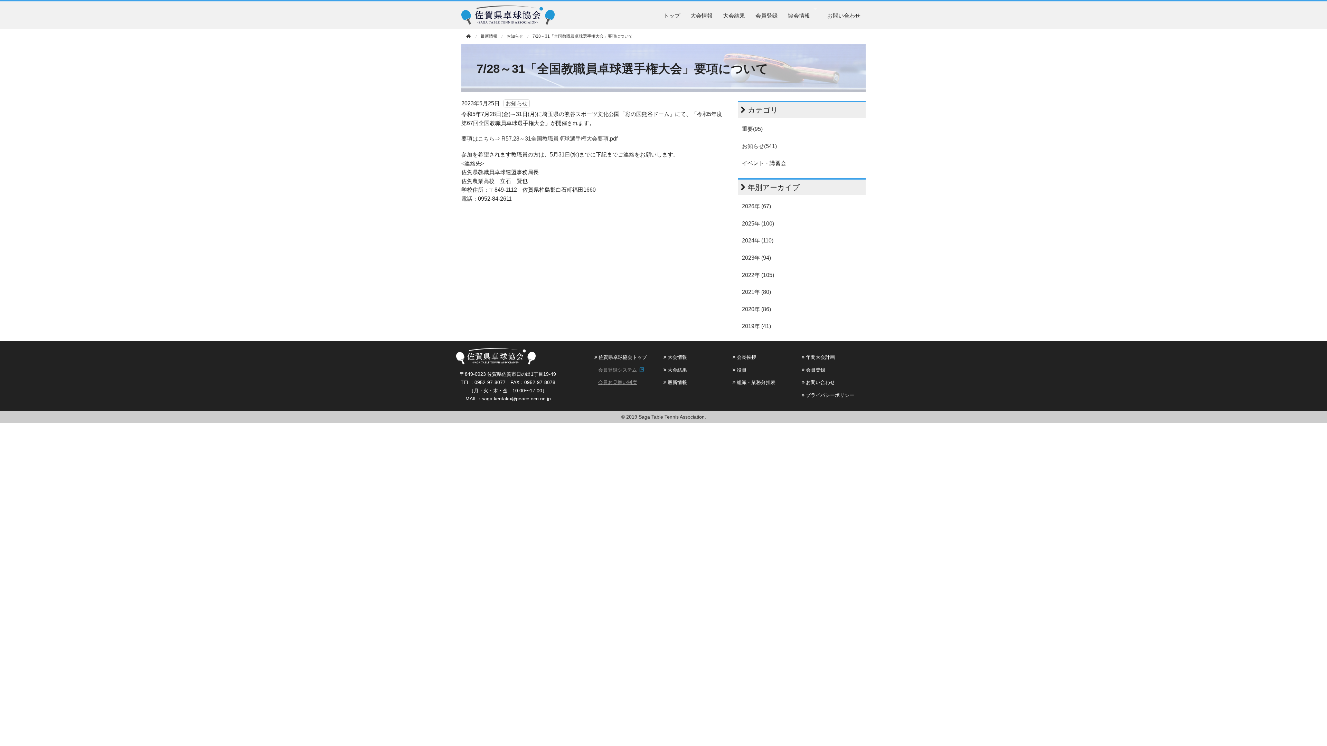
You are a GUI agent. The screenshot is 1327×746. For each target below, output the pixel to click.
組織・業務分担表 (755, 382)
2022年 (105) (758, 275)
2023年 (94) (756, 258)
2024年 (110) (757, 240)
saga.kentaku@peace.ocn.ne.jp (516, 398)
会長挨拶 (745, 357)
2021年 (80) (756, 292)
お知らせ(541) (759, 146)
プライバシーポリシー (829, 395)
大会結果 (734, 15)
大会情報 (701, 15)
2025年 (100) (758, 224)
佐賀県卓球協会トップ (622, 357)
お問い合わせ (843, 15)
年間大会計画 (819, 357)
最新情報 (676, 382)
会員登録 (766, 15)
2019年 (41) (756, 326)
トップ (672, 15)
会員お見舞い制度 (617, 382)
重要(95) (752, 129)
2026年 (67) (756, 206)
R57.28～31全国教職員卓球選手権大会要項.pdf (559, 139)
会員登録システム (617, 370)
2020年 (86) (756, 309)
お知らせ (515, 36)
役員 (740, 370)
